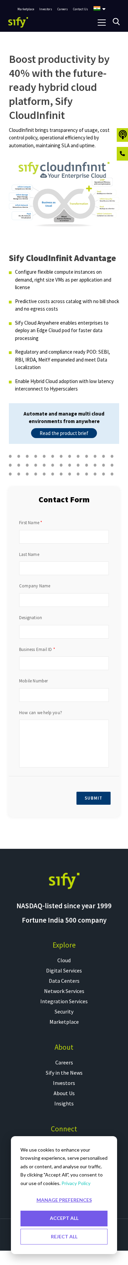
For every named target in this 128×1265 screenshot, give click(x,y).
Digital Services (64, 970)
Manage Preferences (64, 1200)
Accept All (64, 1218)
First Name (29, 523)
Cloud (64, 960)
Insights (64, 1103)
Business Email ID (35, 649)
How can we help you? (40, 713)
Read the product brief (64, 433)
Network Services (64, 991)
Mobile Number (33, 681)
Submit (93, 798)
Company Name (34, 586)
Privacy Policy (75, 1183)
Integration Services (64, 1001)
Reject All (64, 1236)
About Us (64, 1093)
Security (64, 1011)
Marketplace (64, 1021)
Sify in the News (64, 1072)
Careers (64, 1062)
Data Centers (64, 980)
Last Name (29, 554)
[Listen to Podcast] (122, 135)
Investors (64, 1082)
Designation (30, 618)
